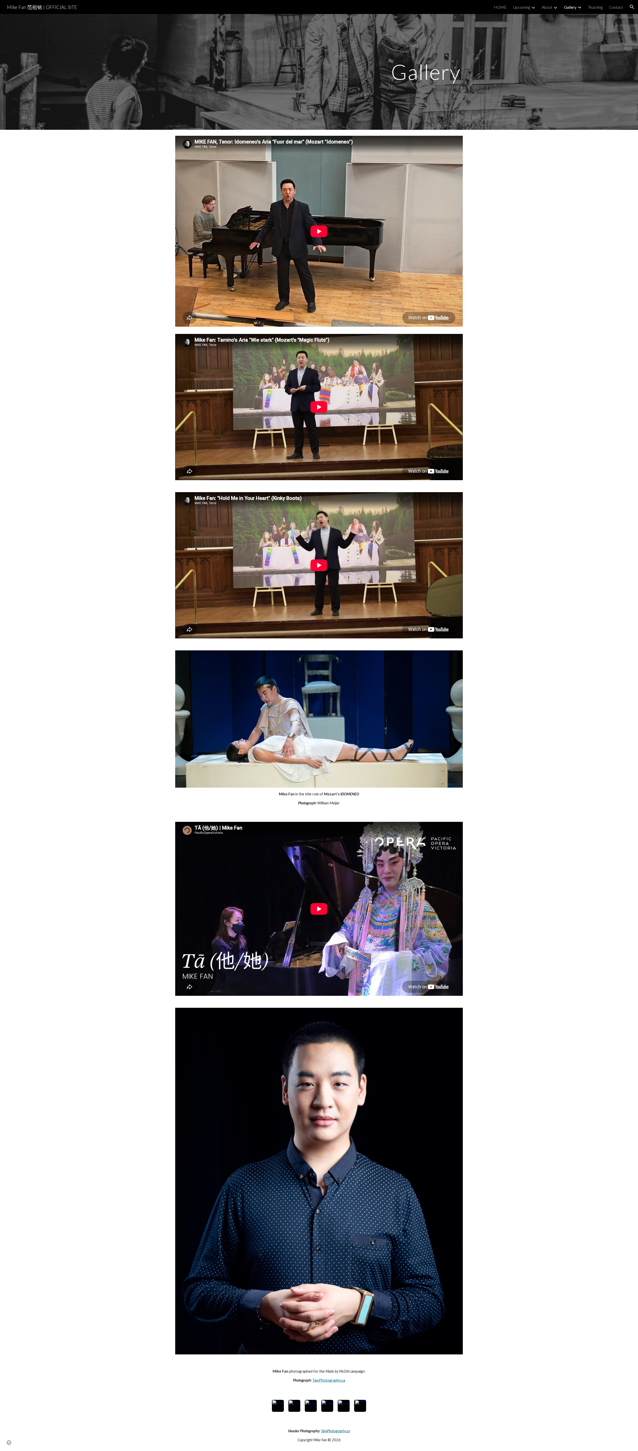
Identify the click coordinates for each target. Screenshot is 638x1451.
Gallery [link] (570, 7)
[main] (319, 71)
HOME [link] (500, 7)
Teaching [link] (595, 7)
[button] (632, 7)
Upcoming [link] (521, 7)
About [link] (547, 7)
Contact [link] (616, 7)
